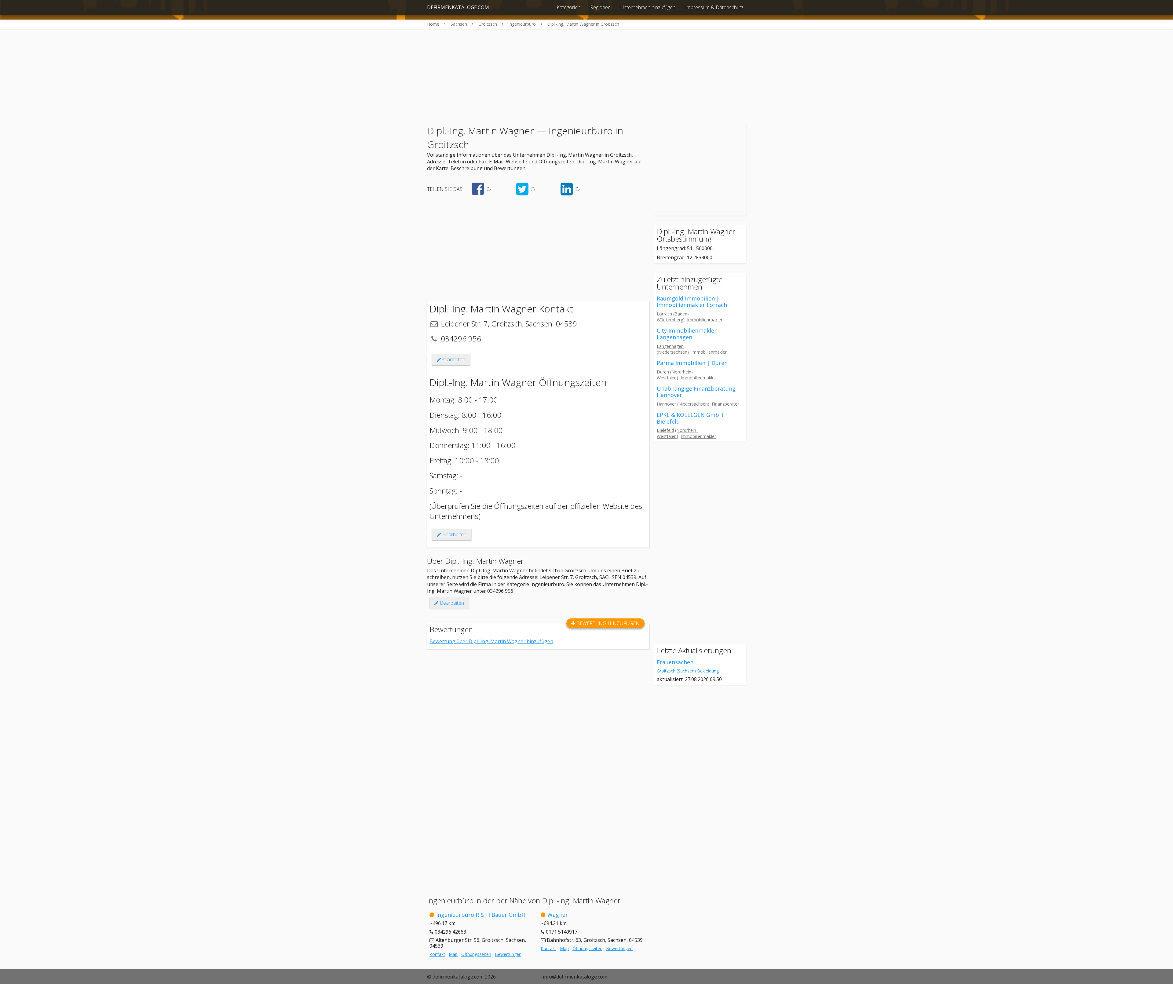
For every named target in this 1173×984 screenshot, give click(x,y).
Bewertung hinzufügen (607, 623)
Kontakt (437, 954)
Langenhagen (670, 346)
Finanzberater (725, 404)
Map (453, 954)
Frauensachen (675, 662)
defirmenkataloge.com (458, 7)
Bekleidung (708, 671)
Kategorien (568, 7)
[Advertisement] (586, 71)
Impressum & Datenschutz (714, 7)
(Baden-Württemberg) (673, 317)
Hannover (666, 404)
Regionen (600, 7)
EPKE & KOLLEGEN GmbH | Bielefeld (692, 418)
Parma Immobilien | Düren (692, 362)
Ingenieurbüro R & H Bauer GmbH (480, 914)
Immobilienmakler (704, 320)
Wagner (557, 914)
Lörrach (664, 314)
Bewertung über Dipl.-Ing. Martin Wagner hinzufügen (491, 641)
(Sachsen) (686, 671)
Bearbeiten (453, 359)
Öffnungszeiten (476, 954)
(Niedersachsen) (673, 352)
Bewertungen (508, 954)
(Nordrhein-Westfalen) (675, 375)
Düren (663, 372)
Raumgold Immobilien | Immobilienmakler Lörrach (692, 302)
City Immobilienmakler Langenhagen (687, 334)
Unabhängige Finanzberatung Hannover (696, 392)
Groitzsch (666, 671)
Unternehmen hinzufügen (647, 7)
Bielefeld (665, 430)
